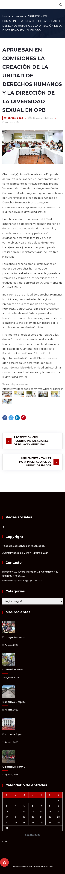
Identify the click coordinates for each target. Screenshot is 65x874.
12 (24, 811)
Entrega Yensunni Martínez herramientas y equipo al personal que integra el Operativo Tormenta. (14, 637)
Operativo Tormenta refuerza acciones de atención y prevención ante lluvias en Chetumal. (14, 766)
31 (7, 828)
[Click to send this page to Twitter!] (11, 417)
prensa (19, 16)
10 (7, 811)
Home (6, 16)
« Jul (4, 841)
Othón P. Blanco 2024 (43, 866)
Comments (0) (10, 122)
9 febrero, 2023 (13, 118)
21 (41, 816)
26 (24, 822)
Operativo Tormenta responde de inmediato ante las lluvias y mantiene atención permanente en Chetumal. (14, 669)
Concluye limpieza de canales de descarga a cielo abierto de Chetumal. (14, 702)
